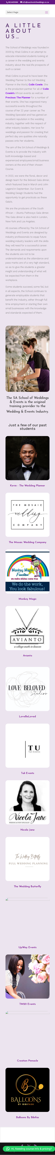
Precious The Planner (18, 97)
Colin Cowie (36, 84)
